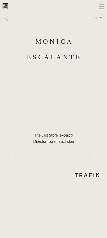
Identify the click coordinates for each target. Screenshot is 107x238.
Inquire (96, 17)
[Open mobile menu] (101, 6)
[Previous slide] (11, 157)
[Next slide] (95, 157)
